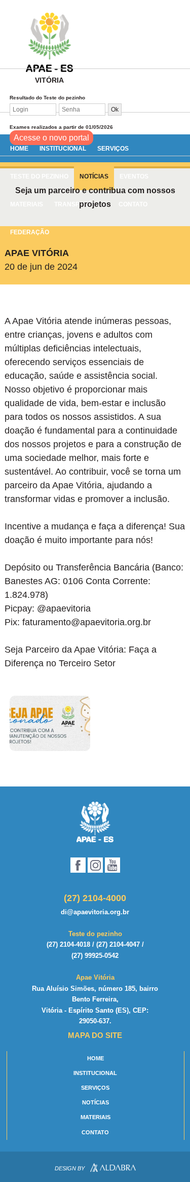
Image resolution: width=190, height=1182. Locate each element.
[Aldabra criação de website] (113, 1168)
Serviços (113, 148)
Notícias (95, 1102)
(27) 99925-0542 (95, 955)
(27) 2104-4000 (95, 898)
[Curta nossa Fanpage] (78, 865)
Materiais (95, 1117)
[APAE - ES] (95, 822)
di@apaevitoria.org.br (95, 912)
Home (19, 148)
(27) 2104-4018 (68, 944)
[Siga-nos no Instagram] (95, 865)
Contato (95, 1132)
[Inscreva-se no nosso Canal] (112, 865)
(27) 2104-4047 (118, 944)
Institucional (63, 148)
